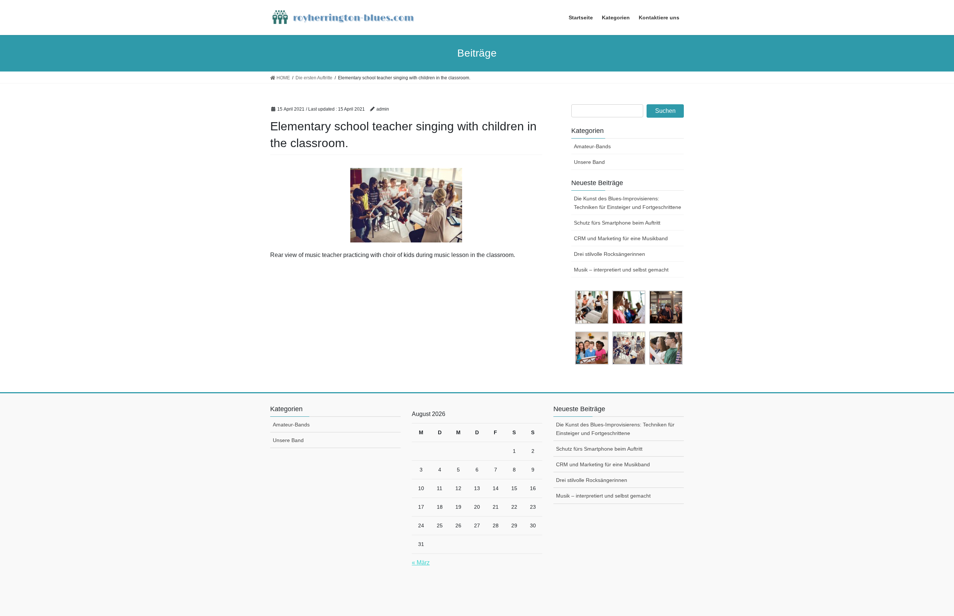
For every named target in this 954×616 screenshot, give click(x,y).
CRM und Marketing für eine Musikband (621, 238)
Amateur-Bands (592, 146)
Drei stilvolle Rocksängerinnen (609, 254)
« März (421, 562)
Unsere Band (589, 162)
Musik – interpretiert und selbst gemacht (621, 270)
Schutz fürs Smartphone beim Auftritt (617, 223)
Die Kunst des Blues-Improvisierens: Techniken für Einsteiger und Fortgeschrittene (627, 203)
